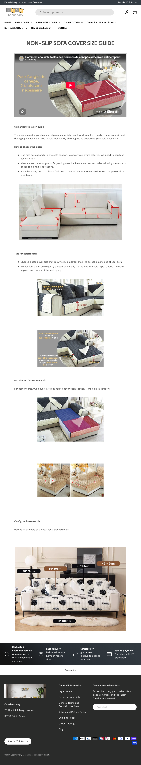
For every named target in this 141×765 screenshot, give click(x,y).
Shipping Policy (67, 717)
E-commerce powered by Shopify (36, 755)
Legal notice (65, 691)
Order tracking (66, 723)
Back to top (70, 670)
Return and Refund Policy (72, 712)
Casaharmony (16, 755)
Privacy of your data (69, 697)
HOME (7, 22)
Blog (61, 729)
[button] (135, 12)
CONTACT (63, 27)
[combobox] (74, 12)
